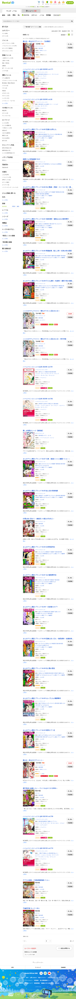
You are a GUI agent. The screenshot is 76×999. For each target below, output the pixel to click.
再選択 (13, 206)
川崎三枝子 (52, 223)
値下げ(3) (4, 140)
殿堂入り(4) (5, 135)
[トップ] (6, 2)
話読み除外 (55, 31)
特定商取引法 (20, 983)
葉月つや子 (41, 164)
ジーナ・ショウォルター (41, 825)
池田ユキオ (41, 463)
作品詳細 (70, 47)
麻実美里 (46, 223)
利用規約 (36, 980)
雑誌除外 (64, 31)
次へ (71, 941)
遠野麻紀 (59, 164)
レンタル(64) (5, 123)
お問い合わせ (33, 977)
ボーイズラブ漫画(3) (7, 48)
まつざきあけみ (39, 136)
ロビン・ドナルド (60, 823)
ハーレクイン (43, 78)
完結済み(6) (5, 167)
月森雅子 (52, 552)
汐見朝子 (37, 193)
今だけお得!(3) (5, 138)
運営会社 (57, 983)
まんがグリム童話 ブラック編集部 (43, 138)
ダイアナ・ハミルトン (40, 855)
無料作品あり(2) (6, 150)
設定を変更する (65, 948)
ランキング (38, 967)
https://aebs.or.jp (18, 995)
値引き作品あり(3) (6, 148)
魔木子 (40, 703)
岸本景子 (41, 403)
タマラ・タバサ (47, 435)
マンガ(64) (5, 33)
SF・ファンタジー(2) (7, 68)
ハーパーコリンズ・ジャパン (47, 437)
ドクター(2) (5, 85)
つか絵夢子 (48, 225)
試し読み (70, 44)
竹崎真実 (53, 643)
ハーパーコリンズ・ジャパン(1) (10, 187)
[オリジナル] (25, 15)
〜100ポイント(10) (7, 128)
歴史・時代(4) (5, 63)
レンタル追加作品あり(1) (8, 153)
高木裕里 (41, 48)
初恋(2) (4, 90)
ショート (32, 11)
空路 (56, 134)
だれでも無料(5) (6, 133)
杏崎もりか (46, 853)
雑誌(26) (4, 110)
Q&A (27, 977)
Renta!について (16, 977)
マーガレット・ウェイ (40, 76)
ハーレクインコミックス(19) (9, 45)
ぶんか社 (42, 140)
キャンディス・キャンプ (53, 373)
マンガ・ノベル (11, 11)
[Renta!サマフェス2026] (12, 2)
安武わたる (41, 223)
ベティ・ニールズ (53, 104)
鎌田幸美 (41, 134)
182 (43, 773)
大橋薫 (46, 371)
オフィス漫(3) (5, 182)
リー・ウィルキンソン (40, 856)
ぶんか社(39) (5, 174)
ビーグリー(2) (5, 184)
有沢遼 (45, 74)
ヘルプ (22, 977)
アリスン (55, 821)
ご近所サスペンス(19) (7, 58)
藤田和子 (45, 821)
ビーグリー (42, 320)
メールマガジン (60, 977)
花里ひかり (43, 225)
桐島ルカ (50, 821)
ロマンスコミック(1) (7, 50)
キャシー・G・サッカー (53, 74)
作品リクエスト (42, 977)
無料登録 (71, 3)
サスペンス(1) (5, 95)
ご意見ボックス (51, 977)
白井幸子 (45, 403)
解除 (18, 206)
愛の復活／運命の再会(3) (8, 83)
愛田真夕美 (59, 192)
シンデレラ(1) (5, 98)
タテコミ (37, 793)
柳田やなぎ (51, 136)
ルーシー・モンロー (40, 375)
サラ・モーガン (51, 823)
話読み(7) (4, 130)
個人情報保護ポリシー (45, 980)
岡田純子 (45, 134)
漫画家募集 (37, 983)
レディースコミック (40, 46)
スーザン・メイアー (40, 405)
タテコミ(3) (5, 36)
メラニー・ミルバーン (59, 405)
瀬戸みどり (41, 371)
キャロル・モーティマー (41, 106)
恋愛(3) (4, 65)
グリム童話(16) (6, 78)
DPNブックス (43, 50)
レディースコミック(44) (8, 43)
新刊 (12, 967)
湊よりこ (56, 853)
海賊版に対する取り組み (47, 983)
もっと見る (5, 103)
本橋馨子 (53, 192)
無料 (70, 314)
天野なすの (51, 403)
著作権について (29, 983)
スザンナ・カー (49, 405)
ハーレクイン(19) (6, 177)
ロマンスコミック (39, 433)
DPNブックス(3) (6, 179)
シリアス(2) (5, 70)
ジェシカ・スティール (40, 373)
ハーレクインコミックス (41, 72)
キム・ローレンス (50, 375)
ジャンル (56, 15)
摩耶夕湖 (59, 134)
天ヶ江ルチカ (51, 134)
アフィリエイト (29, 980)
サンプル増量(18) (6, 125)
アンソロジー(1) (6, 115)
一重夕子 (41, 853)
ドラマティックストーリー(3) (9, 80)
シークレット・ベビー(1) (8, 100)
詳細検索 (63, 967)
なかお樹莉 (46, 104)
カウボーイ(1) (5, 93)
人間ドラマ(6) (5, 60)
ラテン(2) (4, 88)
